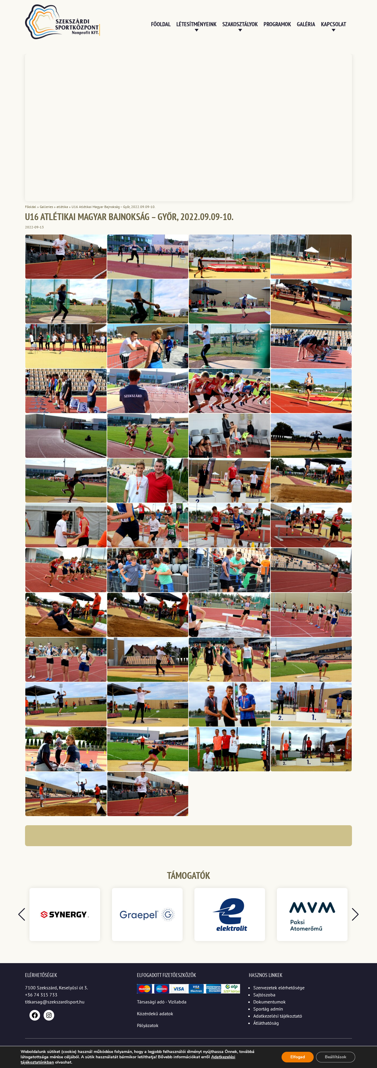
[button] (355, 914)
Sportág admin (268, 1009)
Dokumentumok (269, 1002)
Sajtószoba (264, 995)
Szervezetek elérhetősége (279, 988)
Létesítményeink (196, 24)
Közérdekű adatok (155, 1013)
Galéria (306, 24)
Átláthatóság (266, 1023)
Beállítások (335, 1057)
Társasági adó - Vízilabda (161, 1002)
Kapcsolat (333, 24)
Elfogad (297, 1057)
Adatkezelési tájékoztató (277, 1016)
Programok (277, 24)
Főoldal (161, 24)
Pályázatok (147, 1025)
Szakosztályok (240, 24)
